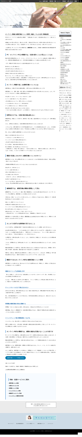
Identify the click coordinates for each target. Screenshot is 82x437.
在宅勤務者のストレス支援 (64, 69)
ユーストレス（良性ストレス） (65, 55)
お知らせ (61, 37)
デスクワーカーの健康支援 (64, 52)
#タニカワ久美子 (65, 103)
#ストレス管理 (64, 101)
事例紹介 (64, 1)
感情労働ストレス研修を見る (15, 358)
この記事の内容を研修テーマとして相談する (15, 369)
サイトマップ (10, 423)
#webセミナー (67, 121)
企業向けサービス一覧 (14, 385)
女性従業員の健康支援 (64, 72)
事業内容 (51, 1)
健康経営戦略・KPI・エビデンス (65, 64)
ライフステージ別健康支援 (64, 57)
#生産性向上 (65, 127)
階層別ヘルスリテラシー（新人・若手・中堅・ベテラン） (65, 83)
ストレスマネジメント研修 (15, 390)
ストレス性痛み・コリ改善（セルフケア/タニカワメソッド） (65, 43)
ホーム (5, 25)
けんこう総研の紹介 (43, 1)
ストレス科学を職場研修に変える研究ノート (65, 46)
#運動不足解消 (63, 121)
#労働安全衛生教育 (64, 114)
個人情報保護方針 (20, 423)
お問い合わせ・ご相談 (72, 1)
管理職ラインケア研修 (14, 388)
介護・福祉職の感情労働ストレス (65, 60)
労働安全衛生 (62, 67)
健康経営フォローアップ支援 (15, 393)
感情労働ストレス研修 (14, 383)
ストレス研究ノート (30, 423)
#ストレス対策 (64, 97)
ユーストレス (50, 423)
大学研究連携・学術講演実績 (65, 70)
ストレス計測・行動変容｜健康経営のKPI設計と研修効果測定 (65, 50)
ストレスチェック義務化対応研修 (16, 395)
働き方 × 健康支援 (63, 65)
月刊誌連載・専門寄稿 (64, 75)
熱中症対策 (62, 77)
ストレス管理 (9, 25)
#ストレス (62, 90)
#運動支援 (62, 110)
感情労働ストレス (16, 25)
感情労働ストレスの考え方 (30, 216)
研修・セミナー (57, 1)
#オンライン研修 (67, 110)
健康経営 (61, 62)
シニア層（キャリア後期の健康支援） (65, 40)
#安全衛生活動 (65, 116)
